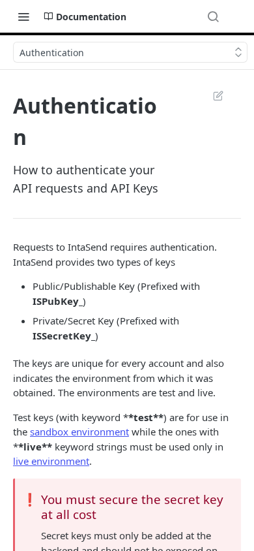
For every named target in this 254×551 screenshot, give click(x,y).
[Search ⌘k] (213, 16)
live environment (51, 460)
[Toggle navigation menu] (23, 16)
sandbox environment (79, 431)
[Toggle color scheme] (237, 16)
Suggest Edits (211, 95)
